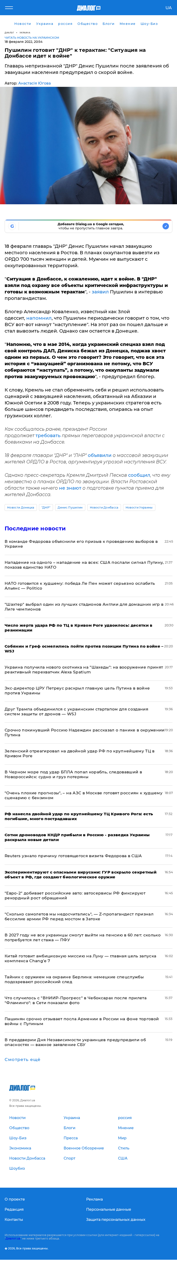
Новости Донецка (20, 507)
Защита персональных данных (115, 1219)
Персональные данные (108, 1209)
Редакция (14, 1209)
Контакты (14, 1219)
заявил (101, 292)
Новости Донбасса (104, 507)
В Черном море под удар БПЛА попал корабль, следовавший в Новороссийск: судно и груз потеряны (73, 774)
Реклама (94, 1199)
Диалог (9, 33)
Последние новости (35, 528)
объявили (100, 455)
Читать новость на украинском (32, 37)
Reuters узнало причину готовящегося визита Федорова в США (73, 855)
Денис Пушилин (70, 507)
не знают (70, 488)
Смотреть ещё (23, 1059)
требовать (48, 435)
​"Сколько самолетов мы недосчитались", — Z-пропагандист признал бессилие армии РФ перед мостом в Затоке (79, 916)
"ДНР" (46, 507)
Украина (25, 33)
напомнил (39, 318)
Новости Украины (139, 507)
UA (168, 7)
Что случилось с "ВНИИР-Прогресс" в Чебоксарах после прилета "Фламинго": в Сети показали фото (76, 1000)
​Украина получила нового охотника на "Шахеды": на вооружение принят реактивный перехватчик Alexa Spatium (84, 669)
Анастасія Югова (34, 83)
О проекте (15, 1199)
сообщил (139, 475)
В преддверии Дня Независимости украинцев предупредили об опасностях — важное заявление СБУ (75, 1042)
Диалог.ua (13, 1238)
